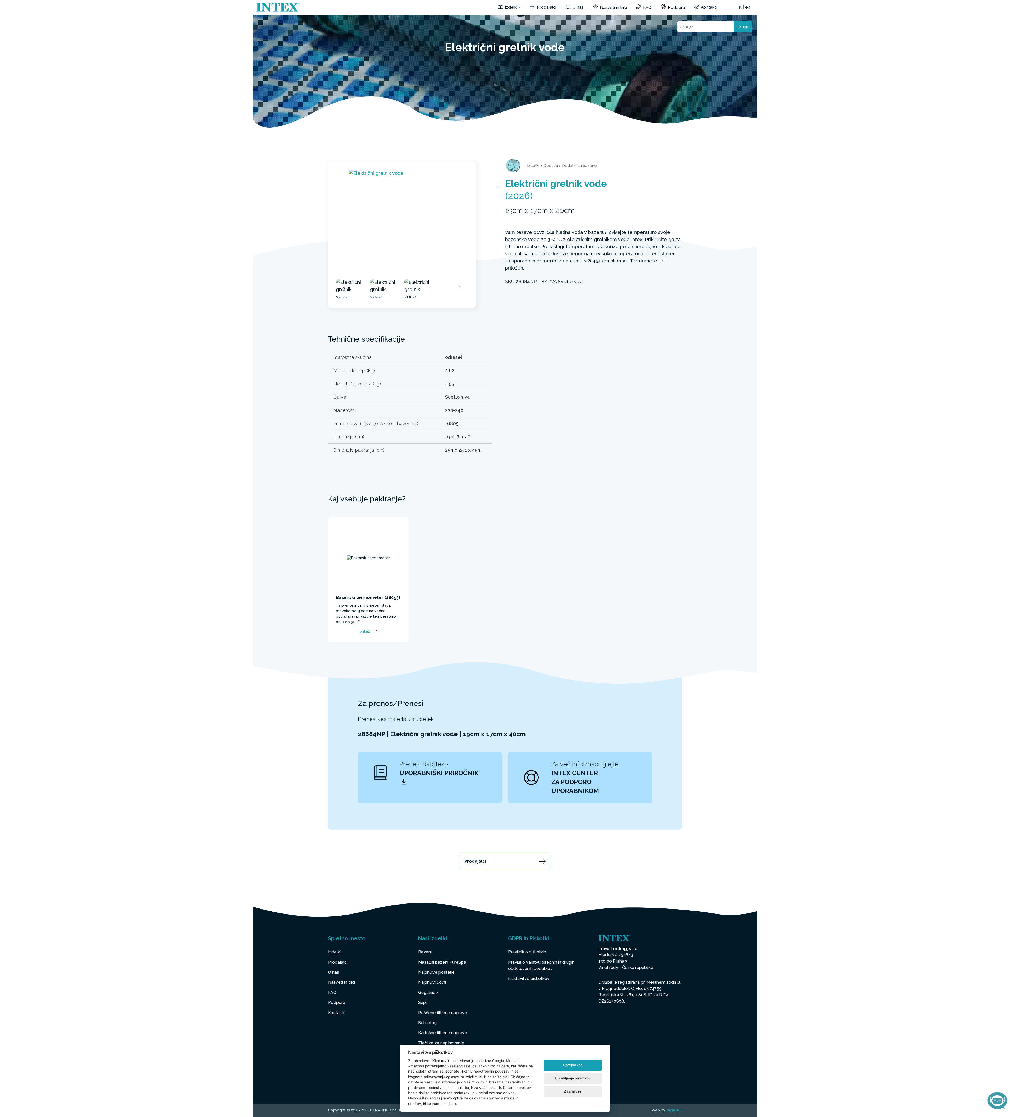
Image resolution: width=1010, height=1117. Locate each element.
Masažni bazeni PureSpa (442, 962)
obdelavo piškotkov (430, 1061)
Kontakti (708, 7)
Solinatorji (427, 1022)
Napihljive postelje (436, 972)
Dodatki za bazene (579, 165)
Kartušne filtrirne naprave (442, 1032)
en (747, 7)
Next (459, 287)
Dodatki (550, 165)
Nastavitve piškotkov (528, 978)
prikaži (365, 631)
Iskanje (743, 26)
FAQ (647, 7)
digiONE (674, 1110)
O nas (578, 7)
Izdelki (510, 7)
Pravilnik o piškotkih (527, 952)
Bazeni (425, 952)
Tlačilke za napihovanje (441, 1042)
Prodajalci (546, 7)
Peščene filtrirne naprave (442, 1012)
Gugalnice (428, 992)
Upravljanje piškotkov (573, 1078)
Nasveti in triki (613, 7)
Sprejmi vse (573, 1065)
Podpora (676, 7)
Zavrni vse (573, 1091)
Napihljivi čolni (432, 982)
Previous (344, 287)
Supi (422, 1002)
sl (739, 7)
